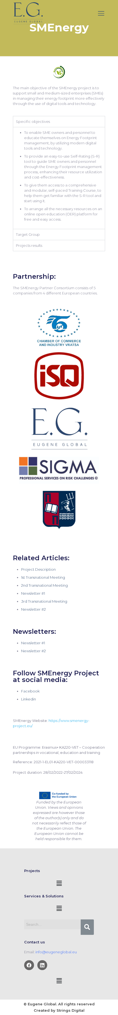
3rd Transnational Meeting (44, 601)
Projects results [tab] (29, 245)
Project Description (38, 569)
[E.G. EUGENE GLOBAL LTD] (28, 13)
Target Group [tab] (28, 234)
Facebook (30, 691)
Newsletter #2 (33, 609)
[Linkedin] (42, 965)
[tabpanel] (59, 178)
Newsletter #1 (33, 593)
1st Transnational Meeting (43, 577)
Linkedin (28, 699)
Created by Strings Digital (59, 1010)
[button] (59, 883)
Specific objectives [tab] (33, 121)
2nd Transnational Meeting (44, 585)
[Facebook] (29, 965)
